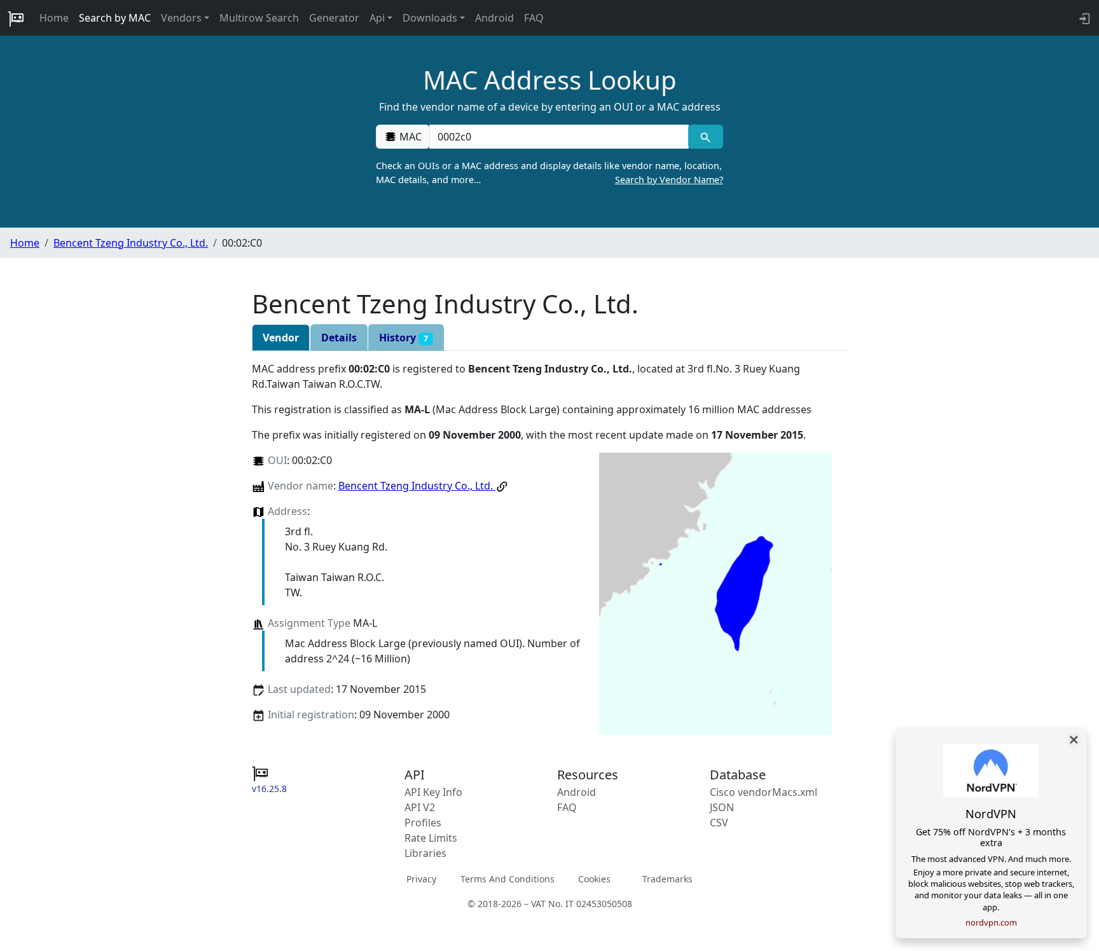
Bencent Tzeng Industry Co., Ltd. (130, 243)
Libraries (425, 853)
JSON (722, 807)
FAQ (534, 18)
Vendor (281, 338)
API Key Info (433, 792)
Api (377, 18)
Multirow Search (259, 18)
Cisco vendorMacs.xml (763, 792)
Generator (334, 18)
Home (54, 18)
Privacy (421, 879)
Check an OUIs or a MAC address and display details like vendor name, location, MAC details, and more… (549, 173)
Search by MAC (115, 18)
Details (339, 338)
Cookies (594, 879)
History (403, 338)
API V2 (419, 807)
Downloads (430, 18)
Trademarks (667, 879)
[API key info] (1083, 17)
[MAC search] (705, 137)
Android (494, 18)
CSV (719, 823)
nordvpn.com (991, 922)
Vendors (181, 18)
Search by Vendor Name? (669, 180)
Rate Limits (430, 838)
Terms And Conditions (507, 879)
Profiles (422, 823)
